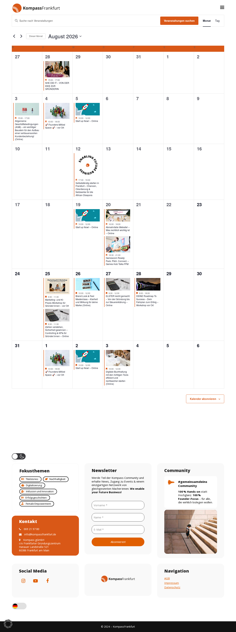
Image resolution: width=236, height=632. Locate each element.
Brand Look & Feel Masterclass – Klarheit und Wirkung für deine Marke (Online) (87, 300)
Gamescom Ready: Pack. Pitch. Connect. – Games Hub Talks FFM (117, 260)
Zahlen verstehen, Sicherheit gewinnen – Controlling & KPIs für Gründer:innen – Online (57, 331)
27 (108, 273)
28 (47, 56)
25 (47, 273)
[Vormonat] (14, 36)
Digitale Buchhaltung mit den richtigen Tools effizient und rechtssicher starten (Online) (117, 377)
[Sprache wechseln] (19, 606)
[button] (222, 7)
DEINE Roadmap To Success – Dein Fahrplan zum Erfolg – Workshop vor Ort (147, 300)
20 (108, 204)
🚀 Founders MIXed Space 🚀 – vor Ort (55, 126)
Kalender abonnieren (203, 399)
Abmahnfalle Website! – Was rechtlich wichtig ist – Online (118, 230)
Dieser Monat (36, 36)
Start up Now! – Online (87, 120)
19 (78, 204)
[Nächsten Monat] (21, 36)
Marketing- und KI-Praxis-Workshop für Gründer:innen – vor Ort (57, 302)
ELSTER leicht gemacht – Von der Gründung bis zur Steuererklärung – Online (118, 300)
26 (78, 273)
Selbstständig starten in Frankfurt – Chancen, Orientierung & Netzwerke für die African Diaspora (87, 189)
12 (78, 148)
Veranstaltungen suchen (179, 20)
